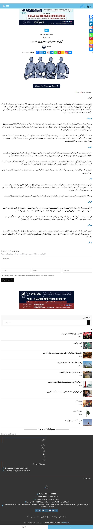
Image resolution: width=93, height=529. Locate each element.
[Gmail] (48, 52)
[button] (3, 5)
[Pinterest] (59, 52)
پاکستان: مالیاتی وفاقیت (77, 343)
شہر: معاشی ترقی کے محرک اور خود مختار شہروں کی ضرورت (70, 372)
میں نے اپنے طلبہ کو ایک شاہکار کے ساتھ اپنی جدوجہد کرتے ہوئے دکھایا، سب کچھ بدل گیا (64, 392)
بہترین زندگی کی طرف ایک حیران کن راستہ (73, 421)
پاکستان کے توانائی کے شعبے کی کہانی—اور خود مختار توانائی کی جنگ (69, 363)
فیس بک (90, 202)
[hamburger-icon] (7, 6)
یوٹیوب (90, 147)
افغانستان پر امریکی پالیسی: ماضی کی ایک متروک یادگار (71, 334)
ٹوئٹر (91, 179)
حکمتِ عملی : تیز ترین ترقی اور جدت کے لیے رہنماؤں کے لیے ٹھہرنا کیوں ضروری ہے (65, 382)
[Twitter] (41, 52)
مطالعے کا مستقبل (78, 401)
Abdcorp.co (65, 522)
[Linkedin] (44, 52)
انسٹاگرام (90, 225)
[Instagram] (66, 52)
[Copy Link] (62, 52)
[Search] (88, 322)
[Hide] (92, 53)
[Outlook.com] (51, 52)
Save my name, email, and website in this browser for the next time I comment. (29, 276)
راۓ (46, 30)
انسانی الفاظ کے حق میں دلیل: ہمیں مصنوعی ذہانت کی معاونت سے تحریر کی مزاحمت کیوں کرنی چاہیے (62, 353)
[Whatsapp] (55, 52)
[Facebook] (37, 52)
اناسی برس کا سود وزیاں (77, 411)
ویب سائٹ (89, 118)
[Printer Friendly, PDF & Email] (83, 92)
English (24, 527)
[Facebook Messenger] (70, 52)
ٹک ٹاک (90, 243)
